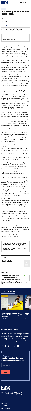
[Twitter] (2, 346)
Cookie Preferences (5, 408)
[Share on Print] (20, 29)
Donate (22, 2)
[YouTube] (8, 346)
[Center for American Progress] (3, 2)
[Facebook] (5, 346)
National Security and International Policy (10, 276)
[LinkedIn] (15, 346)
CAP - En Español (5, 405)
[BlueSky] (18, 346)
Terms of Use (4, 401)
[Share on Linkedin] (10, 29)
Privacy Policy (4, 403)
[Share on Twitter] (2, 29)
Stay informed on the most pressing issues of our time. (12, 358)
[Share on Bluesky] (13, 29)
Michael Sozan (4, 319)
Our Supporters (4, 406)
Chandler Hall (27, 319)
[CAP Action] (6, 388)
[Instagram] (12, 346)
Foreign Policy (4, 25)
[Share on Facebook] (6, 29)
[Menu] (28, 2)
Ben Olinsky (10, 319)
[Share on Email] (17, 29)
